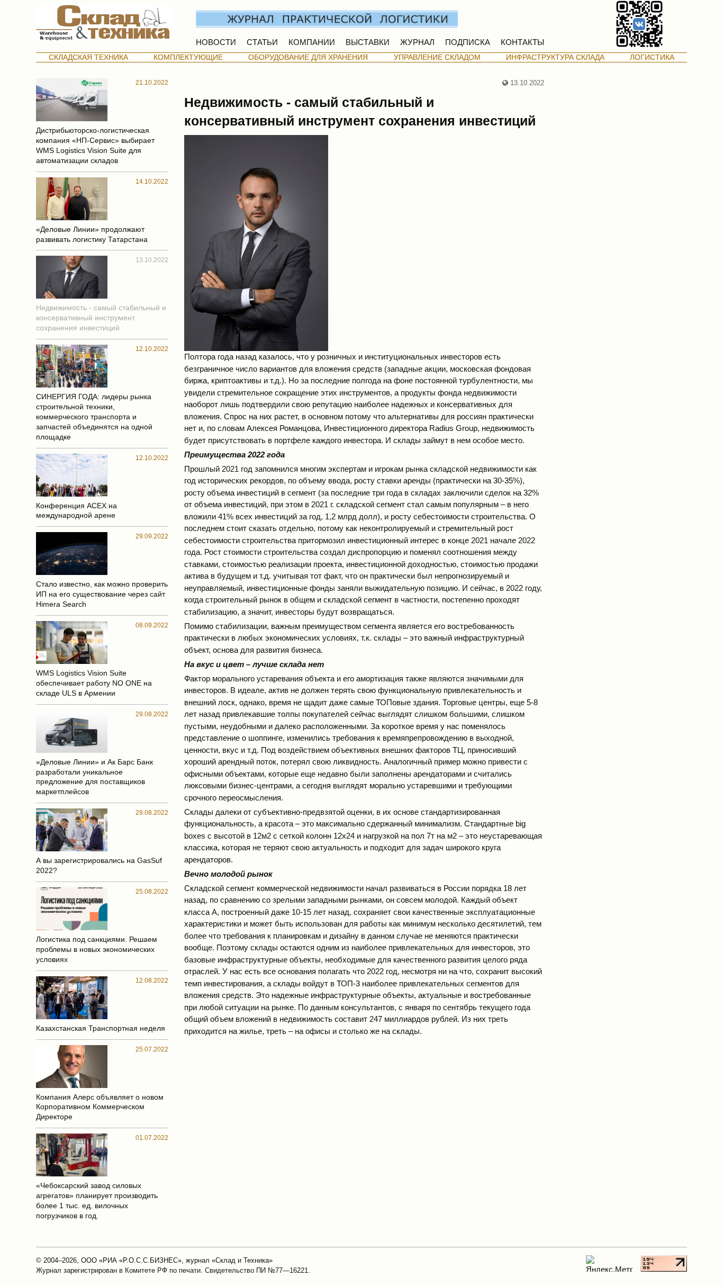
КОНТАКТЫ (522, 42)
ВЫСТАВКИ (368, 42)
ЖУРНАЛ (417, 42)
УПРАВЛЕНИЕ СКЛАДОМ (437, 57)
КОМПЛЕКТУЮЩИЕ (188, 57)
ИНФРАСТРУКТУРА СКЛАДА (555, 57)
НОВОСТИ (216, 42)
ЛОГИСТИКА (652, 57)
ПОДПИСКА (467, 42)
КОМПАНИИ (311, 42)
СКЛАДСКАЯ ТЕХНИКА (88, 57)
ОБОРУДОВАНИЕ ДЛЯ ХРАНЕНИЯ (308, 57)
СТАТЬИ (262, 42)
